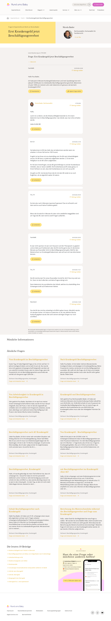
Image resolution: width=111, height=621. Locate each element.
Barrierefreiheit (26, 614)
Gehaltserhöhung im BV (16, 557)
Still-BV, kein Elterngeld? (16, 571)
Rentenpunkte (13, 564)
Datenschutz (68, 611)
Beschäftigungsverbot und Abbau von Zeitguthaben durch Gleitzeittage (30, 554)
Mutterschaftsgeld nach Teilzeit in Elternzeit (22, 550)
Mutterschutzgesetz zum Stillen (18, 561)
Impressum (10, 611)
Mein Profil (99, 4)
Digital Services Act (12, 614)
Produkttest (100, 10)
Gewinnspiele (53, 10)
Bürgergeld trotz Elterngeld (17, 578)
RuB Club (92, 10)
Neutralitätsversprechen (25, 611)
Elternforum (28, 10)
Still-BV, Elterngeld (14, 574)
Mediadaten (39, 611)
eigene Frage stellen (75, 91)
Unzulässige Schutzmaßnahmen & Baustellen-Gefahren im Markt (28, 568)
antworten (37, 129)
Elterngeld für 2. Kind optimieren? (19, 581)
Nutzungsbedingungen (54, 611)
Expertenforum (15, 10)
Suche (89, 4)
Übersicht (33, 62)
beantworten (35, 91)
